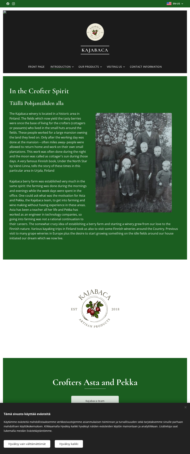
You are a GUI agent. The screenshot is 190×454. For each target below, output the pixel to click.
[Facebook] (8, 4)
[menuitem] (38, 66)
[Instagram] (13, 4)
